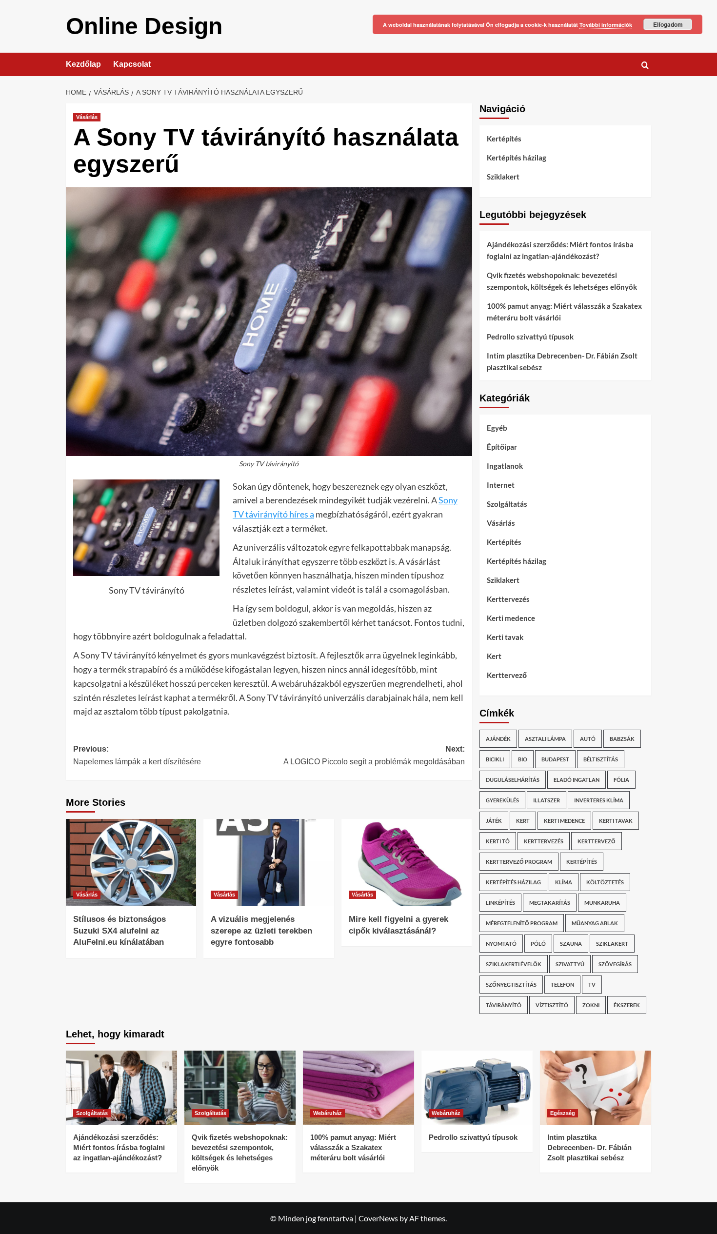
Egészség (562, 1113)
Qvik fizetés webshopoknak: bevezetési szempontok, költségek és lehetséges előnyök (562, 281)
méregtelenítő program (522, 923)
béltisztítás (600, 759)
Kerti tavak (505, 637)
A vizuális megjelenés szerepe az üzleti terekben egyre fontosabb (261, 931)
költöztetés (605, 882)
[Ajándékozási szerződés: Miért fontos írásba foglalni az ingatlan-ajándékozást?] (121, 1088)
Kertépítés (504, 138)
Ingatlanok (505, 465)
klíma (563, 882)
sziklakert (612, 943)
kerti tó (498, 841)
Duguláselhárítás (512, 779)
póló (538, 943)
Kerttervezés (508, 599)
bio (522, 759)
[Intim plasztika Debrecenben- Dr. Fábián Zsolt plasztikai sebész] (595, 1088)
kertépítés (581, 861)
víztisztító (552, 1005)
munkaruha (602, 902)
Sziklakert (503, 176)
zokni (590, 1005)
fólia (621, 779)
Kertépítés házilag (516, 157)
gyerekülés (502, 800)
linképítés (500, 902)
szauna (571, 943)
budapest (555, 759)
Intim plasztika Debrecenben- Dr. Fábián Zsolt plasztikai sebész (562, 361)
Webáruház (327, 1113)
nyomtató (501, 943)
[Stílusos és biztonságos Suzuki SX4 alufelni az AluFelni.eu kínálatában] (131, 862)
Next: (373, 755)
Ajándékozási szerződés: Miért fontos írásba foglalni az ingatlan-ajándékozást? (560, 250)
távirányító (503, 1005)
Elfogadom (668, 24)
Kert (494, 656)
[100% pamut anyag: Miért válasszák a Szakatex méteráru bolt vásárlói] (358, 1088)
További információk (605, 24)
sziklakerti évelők (513, 964)
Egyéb (497, 427)
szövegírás (615, 964)
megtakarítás (549, 902)
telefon (562, 984)
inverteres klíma (598, 800)
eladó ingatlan (576, 779)
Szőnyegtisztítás (511, 984)
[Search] (645, 65)
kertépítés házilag (513, 882)
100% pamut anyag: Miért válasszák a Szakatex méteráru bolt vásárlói (564, 311)
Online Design (144, 26)
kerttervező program (519, 861)
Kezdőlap (83, 64)
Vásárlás (87, 117)
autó (588, 739)
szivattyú (570, 964)
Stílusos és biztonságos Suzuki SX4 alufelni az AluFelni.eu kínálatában (119, 931)
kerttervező (597, 841)
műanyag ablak (595, 923)
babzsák (622, 739)
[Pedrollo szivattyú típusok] (477, 1088)
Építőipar (502, 446)
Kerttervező (507, 675)
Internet (501, 484)
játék (494, 820)
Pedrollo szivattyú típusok (530, 336)
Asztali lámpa (545, 739)
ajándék (498, 739)
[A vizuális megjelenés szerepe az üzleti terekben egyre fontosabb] (268, 862)
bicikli (495, 759)
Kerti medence (511, 618)
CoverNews (378, 1218)
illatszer (546, 800)
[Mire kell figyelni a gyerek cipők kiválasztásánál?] (406, 862)
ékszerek (627, 1005)
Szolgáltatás (507, 503)
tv (592, 984)
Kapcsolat (132, 64)
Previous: (137, 755)
